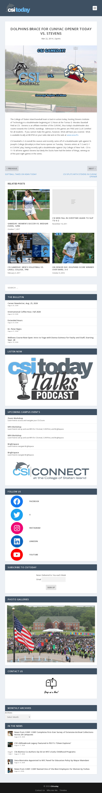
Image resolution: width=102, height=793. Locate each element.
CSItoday (54, 786)
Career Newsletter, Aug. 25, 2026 (23, 303)
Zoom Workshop (15, 418)
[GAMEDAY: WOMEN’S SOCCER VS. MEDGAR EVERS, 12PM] (29, 204)
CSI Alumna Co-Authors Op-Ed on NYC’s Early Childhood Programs (44, 751)
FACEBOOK (34, 501)
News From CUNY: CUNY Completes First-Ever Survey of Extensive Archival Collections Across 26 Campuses (53, 733)
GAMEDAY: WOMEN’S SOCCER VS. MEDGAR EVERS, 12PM (28, 224)
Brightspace (13, 444)
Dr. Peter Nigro (15, 329)
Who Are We (52, 790)
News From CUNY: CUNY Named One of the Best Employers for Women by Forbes (52, 769)
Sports (58, 38)
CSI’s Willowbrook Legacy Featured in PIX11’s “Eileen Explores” (42, 743)
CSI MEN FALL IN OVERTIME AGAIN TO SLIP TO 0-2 (72, 219)
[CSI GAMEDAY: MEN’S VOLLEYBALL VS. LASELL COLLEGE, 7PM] (29, 248)
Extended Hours (15, 320)
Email (39, 579)
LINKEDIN (33, 541)
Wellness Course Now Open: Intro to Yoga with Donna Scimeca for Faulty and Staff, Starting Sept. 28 (51, 338)
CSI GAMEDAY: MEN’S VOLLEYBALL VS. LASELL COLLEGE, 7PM (26, 268)
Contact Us (40, 790)
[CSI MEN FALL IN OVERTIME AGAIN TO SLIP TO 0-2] (73, 201)
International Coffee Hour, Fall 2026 (24, 312)
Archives (8, 712)
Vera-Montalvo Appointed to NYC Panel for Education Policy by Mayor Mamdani (51, 760)
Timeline (63, 790)
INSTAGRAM (34, 528)
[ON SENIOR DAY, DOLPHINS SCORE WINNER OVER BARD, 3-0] (73, 248)
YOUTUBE (33, 554)
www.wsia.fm (72, 135)
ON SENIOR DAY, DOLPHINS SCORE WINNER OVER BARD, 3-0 (73, 268)
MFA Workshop (14, 427)
